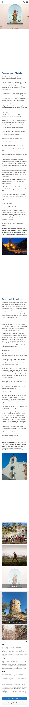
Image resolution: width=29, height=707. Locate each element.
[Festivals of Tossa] (14, 533)
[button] (26, 641)
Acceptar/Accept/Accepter (14, 698)
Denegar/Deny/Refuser (14, 703)
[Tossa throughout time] (14, 608)
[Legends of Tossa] (14, 577)
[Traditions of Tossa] (14, 555)
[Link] (2, 2)
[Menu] (27, 2)
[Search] (24, 2)
